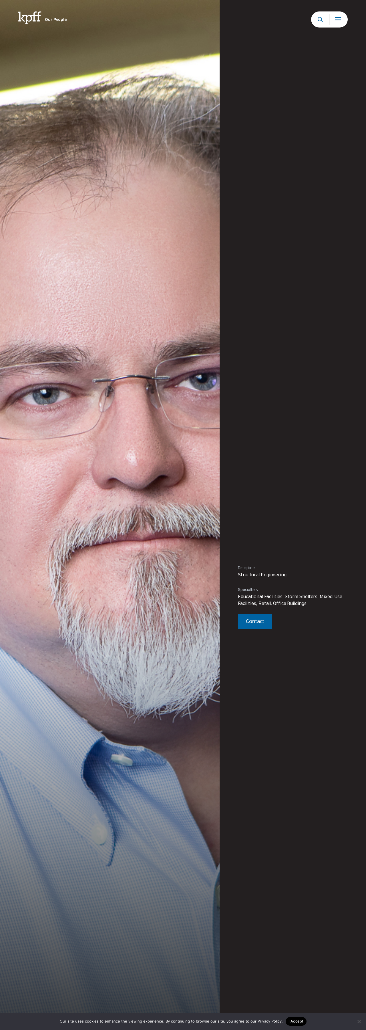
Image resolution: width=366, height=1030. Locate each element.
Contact (255, 621)
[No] (359, 1021)
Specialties (248, 590)
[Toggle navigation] (338, 19)
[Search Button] (320, 19)
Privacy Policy (270, 1021)
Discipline (246, 568)
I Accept (296, 1021)
